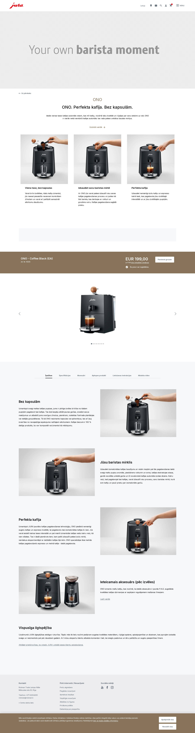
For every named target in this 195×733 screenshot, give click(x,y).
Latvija (142, 6)
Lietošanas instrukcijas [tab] (122, 375)
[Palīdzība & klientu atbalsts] (156, 5)
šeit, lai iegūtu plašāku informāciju (105, 721)
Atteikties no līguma (67, 702)
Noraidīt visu (167, 727)
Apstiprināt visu (167, 720)
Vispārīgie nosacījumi (68, 698)
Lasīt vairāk (105, 599)
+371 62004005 (32, 695)
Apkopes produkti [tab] (99, 375)
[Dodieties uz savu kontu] (166, 5)
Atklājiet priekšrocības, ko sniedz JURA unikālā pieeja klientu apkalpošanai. (51, 645)
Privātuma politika (66, 705)
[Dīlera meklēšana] (151, 5)
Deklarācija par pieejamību (70, 709)
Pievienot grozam (165, 259)
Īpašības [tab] (48, 375)
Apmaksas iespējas (67, 695)
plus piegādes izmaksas (140, 263)
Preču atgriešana (66, 687)
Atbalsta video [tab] (144, 375)
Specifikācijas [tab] (65, 375)
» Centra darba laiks (26, 703)
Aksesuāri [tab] (81, 375)
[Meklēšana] (161, 5)
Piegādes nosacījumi (67, 691)
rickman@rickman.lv (26, 698)
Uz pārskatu (26, 93)
